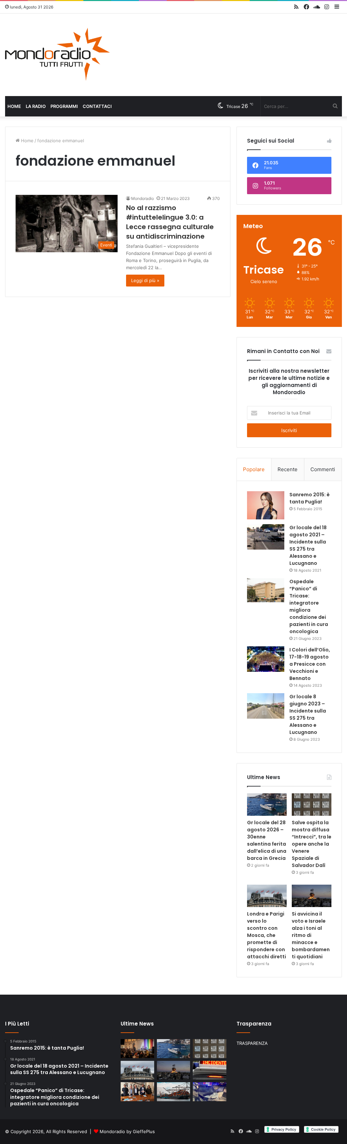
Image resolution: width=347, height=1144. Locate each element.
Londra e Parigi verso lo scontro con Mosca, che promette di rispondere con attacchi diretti (266, 935)
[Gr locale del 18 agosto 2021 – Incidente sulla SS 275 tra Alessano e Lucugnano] (265, 537)
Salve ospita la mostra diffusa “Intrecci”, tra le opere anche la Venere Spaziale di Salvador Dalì (311, 844)
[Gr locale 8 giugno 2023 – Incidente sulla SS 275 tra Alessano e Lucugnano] (265, 706)
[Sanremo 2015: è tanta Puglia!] (265, 505)
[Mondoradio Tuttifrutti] (57, 54)
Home (14, 106)
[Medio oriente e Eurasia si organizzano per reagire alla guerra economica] (173, 1091)
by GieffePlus (140, 1131)
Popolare (254, 469)
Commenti (322, 469)
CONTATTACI (97, 106)
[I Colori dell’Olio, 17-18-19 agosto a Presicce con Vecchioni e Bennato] (265, 659)
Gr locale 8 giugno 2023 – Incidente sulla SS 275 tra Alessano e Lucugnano (307, 714)
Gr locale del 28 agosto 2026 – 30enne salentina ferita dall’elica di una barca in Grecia (266, 840)
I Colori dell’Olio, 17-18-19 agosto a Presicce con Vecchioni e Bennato (309, 664)
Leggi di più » (145, 280)
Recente (288, 469)
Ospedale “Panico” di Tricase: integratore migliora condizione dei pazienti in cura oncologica (308, 606)
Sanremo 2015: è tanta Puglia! (309, 498)
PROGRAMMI (64, 106)
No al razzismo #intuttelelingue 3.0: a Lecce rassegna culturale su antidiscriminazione (170, 222)
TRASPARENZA (252, 1043)
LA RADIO (36, 106)
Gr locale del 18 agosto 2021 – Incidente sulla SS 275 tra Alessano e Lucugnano (308, 545)
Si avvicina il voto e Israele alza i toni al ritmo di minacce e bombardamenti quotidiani (311, 935)
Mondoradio (142, 198)
